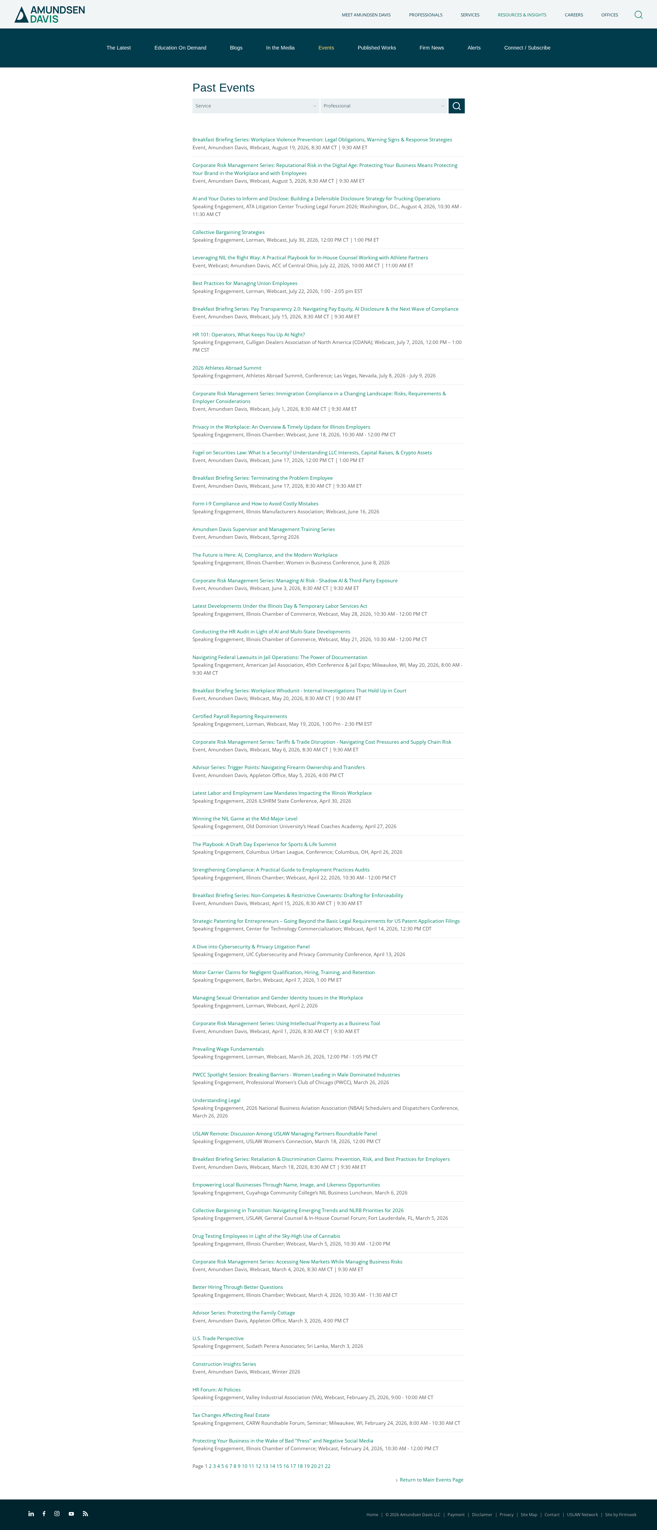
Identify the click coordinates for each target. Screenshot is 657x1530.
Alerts (474, 48)
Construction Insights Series (224, 1364)
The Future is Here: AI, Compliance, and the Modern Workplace (265, 555)
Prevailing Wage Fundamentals (228, 1049)
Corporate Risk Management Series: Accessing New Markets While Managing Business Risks (297, 1261)
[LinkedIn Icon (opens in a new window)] (31, 1514)
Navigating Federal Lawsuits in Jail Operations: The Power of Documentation (280, 657)
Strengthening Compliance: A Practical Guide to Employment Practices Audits (281, 869)
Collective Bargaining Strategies (228, 232)
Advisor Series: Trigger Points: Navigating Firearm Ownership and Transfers (278, 767)
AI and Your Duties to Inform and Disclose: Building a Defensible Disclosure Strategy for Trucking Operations (316, 198)
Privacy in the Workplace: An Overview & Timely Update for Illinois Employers (281, 427)
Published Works (377, 48)
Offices (609, 15)
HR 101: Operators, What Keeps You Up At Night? (248, 334)
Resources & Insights (522, 15)
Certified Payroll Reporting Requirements (239, 716)
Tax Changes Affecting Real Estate (231, 1415)
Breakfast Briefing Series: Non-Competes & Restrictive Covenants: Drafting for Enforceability (297, 895)
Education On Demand (180, 48)
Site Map (529, 1514)
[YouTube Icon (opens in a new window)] (71, 1514)
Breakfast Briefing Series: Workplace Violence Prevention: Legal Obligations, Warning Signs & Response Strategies (322, 139)
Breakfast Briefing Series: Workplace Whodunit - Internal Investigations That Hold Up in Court (299, 690)
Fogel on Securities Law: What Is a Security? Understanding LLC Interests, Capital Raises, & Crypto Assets (312, 452)
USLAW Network (582, 1514)
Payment (456, 1514)
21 (321, 1466)
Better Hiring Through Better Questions (237, 1287)
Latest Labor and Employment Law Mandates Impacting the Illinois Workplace (282, 793)
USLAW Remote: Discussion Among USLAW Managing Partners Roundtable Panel (284, 1133)
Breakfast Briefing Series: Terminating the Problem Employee (262, 478)
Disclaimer (482, 1514)
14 (272, 1466)
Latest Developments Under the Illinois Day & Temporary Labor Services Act (279, 606)
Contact (552, 1514)
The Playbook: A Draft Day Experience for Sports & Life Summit (264, 844)
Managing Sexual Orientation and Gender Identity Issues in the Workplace (277, 997)
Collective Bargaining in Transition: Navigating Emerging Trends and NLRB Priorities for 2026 (298, 1210)
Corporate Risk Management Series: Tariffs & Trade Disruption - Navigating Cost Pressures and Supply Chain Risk (321, 742)
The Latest (119, 48)
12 (258, 1466)
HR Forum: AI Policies (216, 1389)
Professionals (425, 15)
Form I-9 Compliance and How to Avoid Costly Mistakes (256, 503)
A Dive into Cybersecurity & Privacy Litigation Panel (251, 946)
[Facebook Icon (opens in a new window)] (44, 1514)
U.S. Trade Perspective (218, 1338)
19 (307, 1466)
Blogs (236, 48)
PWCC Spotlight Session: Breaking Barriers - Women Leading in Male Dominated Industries (296, 1074)
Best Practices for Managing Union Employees (244, 283)
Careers (574, 15)
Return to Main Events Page (431, 1479)
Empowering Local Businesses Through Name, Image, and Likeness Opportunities (286, 1184)
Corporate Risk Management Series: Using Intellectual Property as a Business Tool (286, 1023)
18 (300, 1466)
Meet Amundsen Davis (366, 15)
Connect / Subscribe (527, 48)
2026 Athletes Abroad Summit (227, 368)
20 (314, 1466)
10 (244, 1466)
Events (326, 48)
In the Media (280, 48)
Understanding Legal (216, 1100)
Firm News (432, 48)
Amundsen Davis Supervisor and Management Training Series (264, 529)
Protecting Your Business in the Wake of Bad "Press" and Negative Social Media (282, 1440)
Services (470, 15)
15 (279, 1466)
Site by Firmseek (620, 1514)
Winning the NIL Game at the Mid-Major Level (244, 818)
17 (293, 1466)
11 (251, 1466)
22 (328, 1466)
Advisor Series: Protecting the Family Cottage (243, 1312)
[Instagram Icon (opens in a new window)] (57, 1514)
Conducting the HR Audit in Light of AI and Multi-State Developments (271, 631)
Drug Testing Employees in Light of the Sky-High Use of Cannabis (266, 1236)
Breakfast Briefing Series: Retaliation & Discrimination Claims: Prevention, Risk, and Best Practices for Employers (321, 1159)
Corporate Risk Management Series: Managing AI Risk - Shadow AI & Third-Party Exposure (295, 580)
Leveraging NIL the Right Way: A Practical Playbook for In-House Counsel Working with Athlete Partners (310, 257)
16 (286, 1466)
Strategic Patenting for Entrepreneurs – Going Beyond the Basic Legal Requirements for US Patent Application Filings (326, 921)
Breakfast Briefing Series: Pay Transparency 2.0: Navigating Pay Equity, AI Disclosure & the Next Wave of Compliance (325, 309)
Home (372, 1514)
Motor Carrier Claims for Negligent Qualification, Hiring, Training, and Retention (283, 972)
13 (265, 1466)
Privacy (507, 1514)
